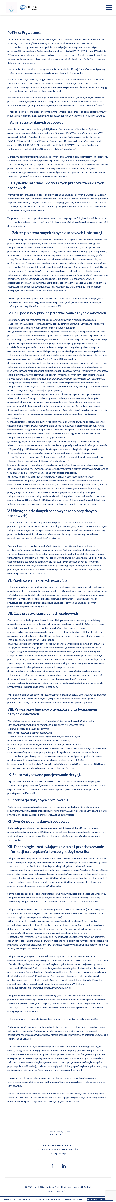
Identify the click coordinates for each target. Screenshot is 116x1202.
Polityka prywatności (72, 1187)
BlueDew (64, 1191)
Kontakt (87, 1187)
